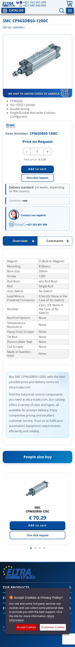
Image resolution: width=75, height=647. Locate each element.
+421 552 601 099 (36, 224)
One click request (37, 177)
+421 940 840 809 (34, 5)
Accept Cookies (26, 627)
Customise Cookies (53, 627)
